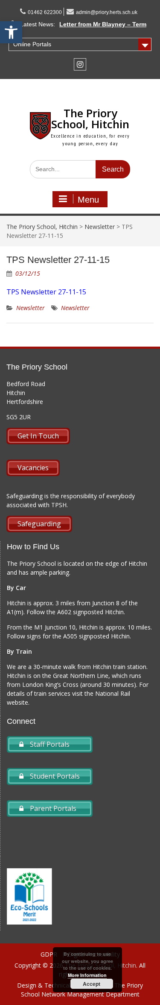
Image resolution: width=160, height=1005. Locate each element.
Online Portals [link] (32, 44)
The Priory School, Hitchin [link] (90, 118)
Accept (91, 984)
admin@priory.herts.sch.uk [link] (106, 12)
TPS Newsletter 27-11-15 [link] (46, 291)
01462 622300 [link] (45, 12)
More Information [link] (87, 975)
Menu (88, 199)
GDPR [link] (49, 954)
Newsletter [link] (30, 308)
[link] (11, 32)
